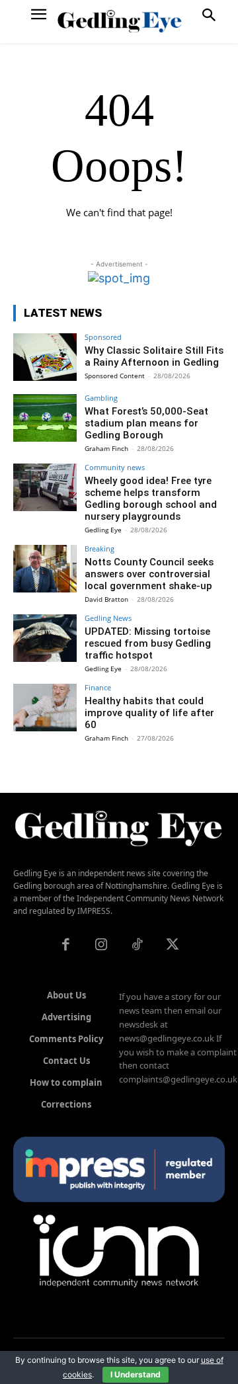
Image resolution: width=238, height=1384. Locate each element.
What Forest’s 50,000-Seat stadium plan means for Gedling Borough (146, 423)
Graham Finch (106, 448)
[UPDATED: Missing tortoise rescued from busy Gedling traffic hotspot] (45, 638)
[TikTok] (137, 945)
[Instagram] (101, 945)
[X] (172, 945)
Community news (115, 467)
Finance (98, 687)
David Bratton (106, 599)
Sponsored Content (115, 375)
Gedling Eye (103, 529)
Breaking (99, 548)
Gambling (101, 397)
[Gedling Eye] (119, 21)
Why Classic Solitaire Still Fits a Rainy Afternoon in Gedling (154, 356)
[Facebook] (65, 945)
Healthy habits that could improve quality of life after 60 (149, 713)
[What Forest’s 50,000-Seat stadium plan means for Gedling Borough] (45, 418)
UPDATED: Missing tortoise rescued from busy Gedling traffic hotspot (148, 643)
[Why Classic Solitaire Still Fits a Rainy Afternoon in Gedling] (45, 357)
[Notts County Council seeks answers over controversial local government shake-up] (45, 568)
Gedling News (108, 618)
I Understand (135, 1374)
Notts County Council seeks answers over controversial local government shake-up (149, 574)
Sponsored (103, 337)
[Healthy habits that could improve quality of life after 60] (45, 707)
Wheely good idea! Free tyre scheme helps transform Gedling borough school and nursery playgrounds (151, 498)
